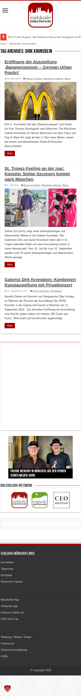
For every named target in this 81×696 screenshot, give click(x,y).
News (68, 78)
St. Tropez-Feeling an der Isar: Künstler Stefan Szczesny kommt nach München (37, 173)
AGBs (4, 656)
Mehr (9, 153)
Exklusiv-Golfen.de (12, 612)
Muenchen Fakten (11, 581)
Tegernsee (7, 568)
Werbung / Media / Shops (16, 637)
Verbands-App (9, 606)
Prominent (56, 291)
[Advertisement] (40, 386)
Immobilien (7, 562)
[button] (7, 688)
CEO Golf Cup (9, 619)
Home (3, 44)
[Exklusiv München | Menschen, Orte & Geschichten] (40, 14)
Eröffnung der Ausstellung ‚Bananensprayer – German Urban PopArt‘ (38, 67)
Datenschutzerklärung (14, 649)
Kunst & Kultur (34, 78)
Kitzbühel (6, 575)
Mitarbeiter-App (10, 599)
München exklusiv (53, 78)
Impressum (7, 643)
